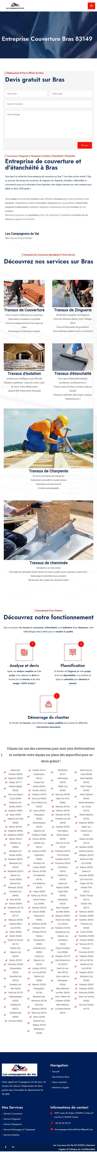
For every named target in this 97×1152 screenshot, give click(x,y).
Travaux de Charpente (48, 471)
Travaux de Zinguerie (73, 310)
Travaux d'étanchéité (72, 373)
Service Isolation (11, 1134)
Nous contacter (59, 1082)
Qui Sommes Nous (60, 1076)
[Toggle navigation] (91, 6)
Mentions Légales (60, 1087)
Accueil (55, 1071)
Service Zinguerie (12, 1119)
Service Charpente (13, 1124)
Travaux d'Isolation (24, 373)
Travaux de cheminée (48, 563)
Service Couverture (13, 1113)
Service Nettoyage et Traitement (19, 1129)
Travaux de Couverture (24, 310)
